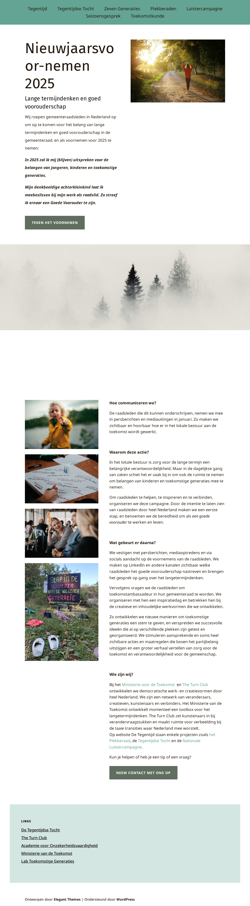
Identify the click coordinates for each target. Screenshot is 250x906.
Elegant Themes (67, 899)
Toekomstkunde (147, 16)
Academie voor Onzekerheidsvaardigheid (59, 845)
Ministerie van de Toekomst (46, 853)
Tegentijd (37, 9)
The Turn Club (34, 837)
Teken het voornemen (55, 222)
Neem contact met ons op (143, 772)
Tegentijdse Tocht (75, 9)
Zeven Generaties (122, 9)
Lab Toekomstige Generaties (47, 861)
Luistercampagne (204, 9)
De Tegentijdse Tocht (40, 830)
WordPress (125, 899)
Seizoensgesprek (103, 16)
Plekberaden (163, 9)
